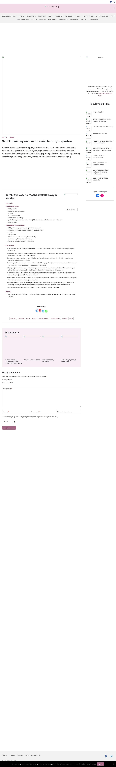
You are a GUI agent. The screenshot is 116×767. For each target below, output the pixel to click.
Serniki (12, 137)
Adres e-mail (35, 412)
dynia (28, 318)
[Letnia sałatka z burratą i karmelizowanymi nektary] (65, 492)
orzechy (34, 318)
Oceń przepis (7, 380)
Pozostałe (74, 20)
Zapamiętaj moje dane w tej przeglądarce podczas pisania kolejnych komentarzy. (31, 417)
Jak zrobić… (94, 20)
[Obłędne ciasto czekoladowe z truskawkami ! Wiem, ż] (79, 594)
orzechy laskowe (43, 318)
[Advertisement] (58, 36)
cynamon (13, 318)
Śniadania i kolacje (9, 16)
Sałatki (34, 20)
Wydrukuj (71, 209)
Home (4, 755)
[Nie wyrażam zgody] (114, 764)
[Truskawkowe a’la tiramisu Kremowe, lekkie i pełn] (36, 513)
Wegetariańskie (23, 20)
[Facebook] (110, 1)
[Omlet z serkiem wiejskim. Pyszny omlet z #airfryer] (21, 477)
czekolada (21, 318)
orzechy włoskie (55, 318)
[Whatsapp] (46, 311)
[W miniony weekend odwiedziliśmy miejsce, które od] (51, 551)
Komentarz (7, 389)
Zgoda (101, 764)
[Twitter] (43, 311)
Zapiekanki (69, 16)
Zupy (112, 16)
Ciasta (4, 137)
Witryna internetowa (64, 412)
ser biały (64, 318)
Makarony (59, 16)
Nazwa (6, 412)
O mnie (12, 755)
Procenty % (63, 20)
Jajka (50, 16)
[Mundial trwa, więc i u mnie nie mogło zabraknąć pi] (7, 544)
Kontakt (20, 755)
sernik (71, 318)
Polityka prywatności (33, 755)
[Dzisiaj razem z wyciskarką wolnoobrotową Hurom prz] (109, 489)
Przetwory (52, 20)
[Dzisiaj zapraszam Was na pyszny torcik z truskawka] (94, 577)
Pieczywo (41, 16)
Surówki (42, 20)
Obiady (21, 16)
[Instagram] (114, 1)
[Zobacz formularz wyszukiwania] (114, 8)
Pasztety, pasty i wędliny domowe (95, 16)
